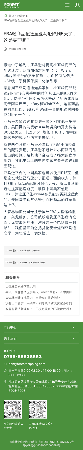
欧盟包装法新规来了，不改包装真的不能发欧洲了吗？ (41, 309)
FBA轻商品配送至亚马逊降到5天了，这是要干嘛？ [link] (35, 20)
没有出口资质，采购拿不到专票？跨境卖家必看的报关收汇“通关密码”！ (41, 303)
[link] (9, 16)
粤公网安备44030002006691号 (41, 445)
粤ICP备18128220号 (62, 441)
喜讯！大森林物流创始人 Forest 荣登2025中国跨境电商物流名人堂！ (41, 292)
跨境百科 (23, 15)
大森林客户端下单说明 (20, 287)
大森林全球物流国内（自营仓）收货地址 (32, 298)
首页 (11, 15)
